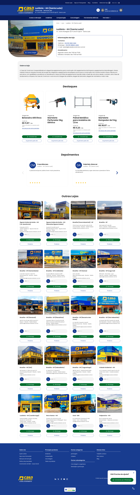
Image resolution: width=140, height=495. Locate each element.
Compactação (61, 18)
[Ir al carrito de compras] (120, 10)
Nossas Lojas (68, 3)
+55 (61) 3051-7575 (83, 331)
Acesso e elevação (35, 18)
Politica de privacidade (25, 461)
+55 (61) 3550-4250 (57, 331)
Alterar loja (38, 10)
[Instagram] (67, 479)
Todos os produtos (50, 461)
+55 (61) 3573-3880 (57, 281)
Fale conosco (100, 456)
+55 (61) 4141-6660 (110, 379)
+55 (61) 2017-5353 (110, 234)
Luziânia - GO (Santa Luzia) (48, 8)
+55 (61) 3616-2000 (57, 234)
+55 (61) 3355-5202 (84, 379)
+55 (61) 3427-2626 (110, 281)
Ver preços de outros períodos (30, 128)
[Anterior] (23, 172)
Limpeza (73, 456)
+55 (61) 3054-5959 (110, 331)
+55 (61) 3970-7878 (57, 379)
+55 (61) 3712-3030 (31, 234)
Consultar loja (33, 136)
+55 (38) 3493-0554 (84, 426)
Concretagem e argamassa (78, 464)
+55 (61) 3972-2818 (83, 234)
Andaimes (49, 18)
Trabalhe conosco (101, 453)
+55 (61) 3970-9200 (31, 281)
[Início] (26, 10)
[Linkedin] (55, 479)
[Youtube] (64, 479)
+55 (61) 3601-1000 (70, 43)
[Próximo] (117, 172)
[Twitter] (58, 479)
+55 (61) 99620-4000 (72, 45)
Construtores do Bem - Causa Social (29, 464)
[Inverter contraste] (119, 2)
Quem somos (23, 453)
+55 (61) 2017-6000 (83, 281)
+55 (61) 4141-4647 (57, 426)
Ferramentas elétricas (91, 18)
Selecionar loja (104, 3)
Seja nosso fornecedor (25, 456)
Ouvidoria (95, 3)
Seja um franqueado (80, 3)
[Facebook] (61, 479)
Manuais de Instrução (25, 459)
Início (57, 23)
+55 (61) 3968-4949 (31, 379)
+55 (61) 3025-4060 (110, 426)
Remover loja (48, 10)
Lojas (62, 23)
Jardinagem (74, 453)
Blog (89, 3)
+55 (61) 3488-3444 (31, 331)
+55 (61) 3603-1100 (30, 426)
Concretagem (74, 18)
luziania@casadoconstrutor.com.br (74, 47)
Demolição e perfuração (77, 466)
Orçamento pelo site (32, 141)
